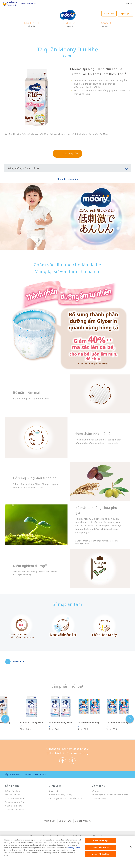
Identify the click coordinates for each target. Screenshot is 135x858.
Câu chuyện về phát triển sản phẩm (65, 798)
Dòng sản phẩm (12, 791)
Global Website (83, 820)
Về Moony (96, 791)
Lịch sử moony (99, 798)
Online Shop (108, 13)
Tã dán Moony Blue (14, 798)
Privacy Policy (74, 847)
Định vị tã (53, 791)
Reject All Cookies (101, 847)
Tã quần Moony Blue (15, 802)
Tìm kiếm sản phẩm (14, 809)
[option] (31, 713)
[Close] (131, 847)
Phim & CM (49, 820)
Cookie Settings (100, 840)
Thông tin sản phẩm (67, 179)
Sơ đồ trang (65, 820)
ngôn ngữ (125, 13)
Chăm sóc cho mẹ (13, 806)
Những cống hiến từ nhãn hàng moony (110, 794)
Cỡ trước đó (18, 661)
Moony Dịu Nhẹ (12, 794)
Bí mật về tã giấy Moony (60, 794)
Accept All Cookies (100, 854)
